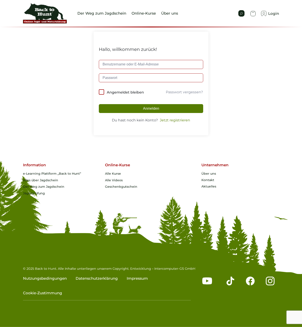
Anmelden (151, 108)
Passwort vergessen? (184, 92)
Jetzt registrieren (175, 120)
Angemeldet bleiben (125, 92)
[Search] (241, 13)
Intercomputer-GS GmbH (174, 269)
